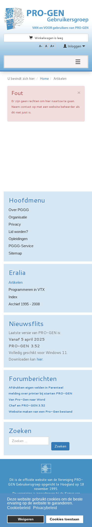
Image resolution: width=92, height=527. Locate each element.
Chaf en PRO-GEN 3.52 (27, 405)
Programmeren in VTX (27, 289)
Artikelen (16, 282)
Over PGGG (19, 210)
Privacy (15, 224)
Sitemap (15, 253)
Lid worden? (18, 232)
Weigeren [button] (26, 519)
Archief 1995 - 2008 (24, 304)
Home (44, 78)
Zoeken (60, 446)
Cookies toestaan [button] (64, 519)
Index (13, 297)
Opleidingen (18, 239)
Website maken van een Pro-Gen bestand (40, 411)
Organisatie (18, 217)
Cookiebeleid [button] (18, 508)
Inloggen (74, 46)
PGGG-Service (21, 246)
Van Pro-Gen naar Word (27, 399)
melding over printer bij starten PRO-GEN (40, 393)
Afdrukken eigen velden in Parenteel (36, 387)
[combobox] (29, 441)
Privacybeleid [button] (45, 508)
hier (40, 359)
